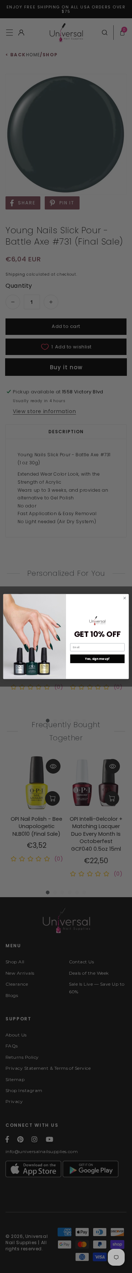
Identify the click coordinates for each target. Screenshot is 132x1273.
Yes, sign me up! (97, 659)
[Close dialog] (124, 598)
